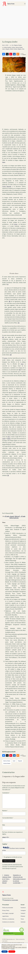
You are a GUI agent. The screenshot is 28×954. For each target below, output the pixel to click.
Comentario (6, 793)
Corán (15, 224)
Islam (3, 49)
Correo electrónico (7, 818)
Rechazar (12, 951)
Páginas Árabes (10, 3)
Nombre (5, 810)
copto (3, 438)
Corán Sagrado (6, 186)
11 (18, 323)
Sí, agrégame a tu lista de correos (13, 857)
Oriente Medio (6, 763)
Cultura (13, 47)
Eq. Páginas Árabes (17, 45)
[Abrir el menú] (25, 4)
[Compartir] (3, 54)
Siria (23, 49)
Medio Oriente (13, 49)
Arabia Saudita (7, 47)
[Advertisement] (14, 23)
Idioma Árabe (19, 47)
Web (3, 825)
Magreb (7, 49)
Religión (20, 49)
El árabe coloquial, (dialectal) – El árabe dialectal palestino (15, 517)
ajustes (12, 948)
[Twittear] (7, 54)
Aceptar (4, 951)
